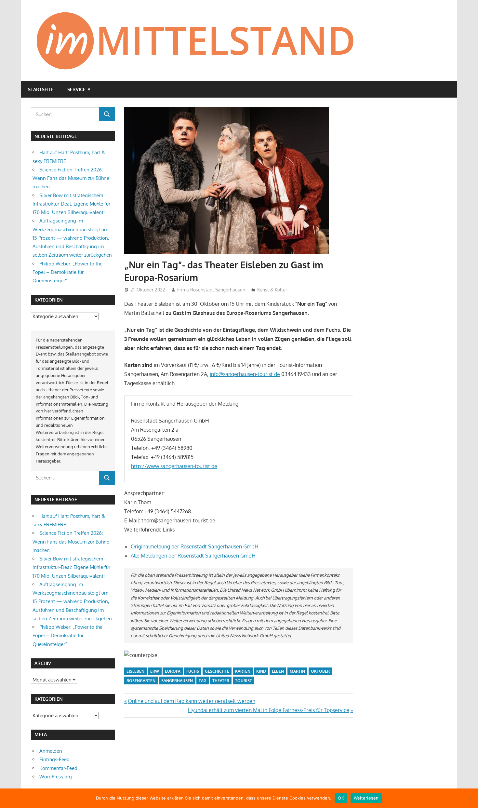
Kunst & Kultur (272, 289)
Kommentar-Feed (58, 768)
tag (202, 680)
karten (242, 671)
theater (220, 680)
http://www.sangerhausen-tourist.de (174, 466)
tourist (243, 680)
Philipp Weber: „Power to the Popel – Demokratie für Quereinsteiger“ (67, 272)
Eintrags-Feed (54, 759)
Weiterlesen (366, 798)
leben (278, 671)
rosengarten (140, 680)
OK (341, 798)
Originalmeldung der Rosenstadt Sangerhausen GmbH (195, 546)
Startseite (41, 89)
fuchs (192, 671)
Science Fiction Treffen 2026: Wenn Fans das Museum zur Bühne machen (71, 178)
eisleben (135, 671)
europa (172, 671)
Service (76, 89)
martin (297, 671)
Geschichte (217, 671)
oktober (320, 671)
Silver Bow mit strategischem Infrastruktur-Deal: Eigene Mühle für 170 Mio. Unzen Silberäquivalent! (71, 204)
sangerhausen (177, 680)
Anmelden (50, 751)
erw (154, 671)
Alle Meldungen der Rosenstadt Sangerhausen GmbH (193, 555)
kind (261, 671)
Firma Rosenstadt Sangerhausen (211, 289)
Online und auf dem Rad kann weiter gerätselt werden (191, 701)
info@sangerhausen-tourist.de (245, 374)
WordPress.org (55, 777)
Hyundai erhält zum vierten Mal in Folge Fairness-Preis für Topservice (268, 710)
